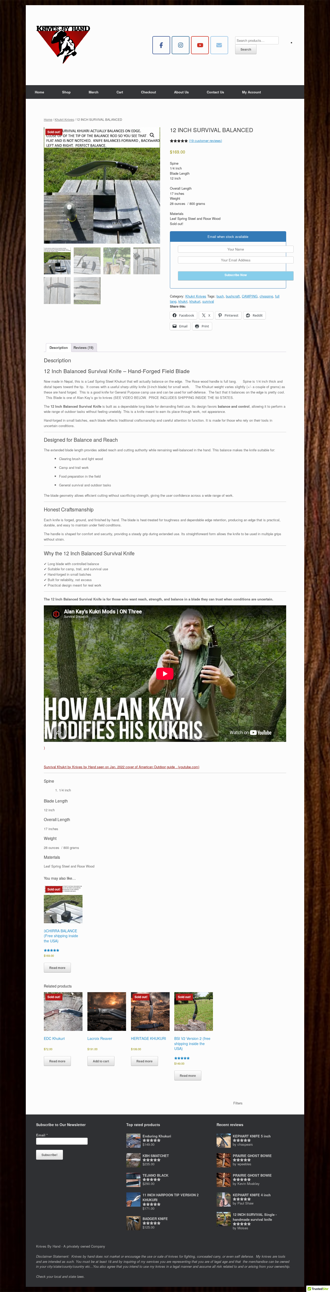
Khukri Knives (64, 119)
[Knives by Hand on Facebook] (161, 45)
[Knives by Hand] (63, 45)
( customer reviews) (205, 140)
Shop (66, 92)
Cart (120, 92)
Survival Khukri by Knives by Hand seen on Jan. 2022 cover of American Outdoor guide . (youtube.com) (121, 766)
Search (246, 49)
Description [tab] (59, 347)
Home (39, 92)
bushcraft (233, 296)
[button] (152, 135)
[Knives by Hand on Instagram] (180, 45)
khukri (182, 301)
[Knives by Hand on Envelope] (219, 45)
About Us (181, 92)
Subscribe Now (236, 274)
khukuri (194, 301)
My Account (251, 92)
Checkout (148, 92)
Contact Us (215, 92)
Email (42, 1135)
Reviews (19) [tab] (83, 347)
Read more (57, 967)
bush (220, 296)
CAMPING (250, 296)
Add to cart (101, 1061)
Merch (93, 92)
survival (208, 301)
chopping (266, 296)
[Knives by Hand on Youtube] (200, 45)
